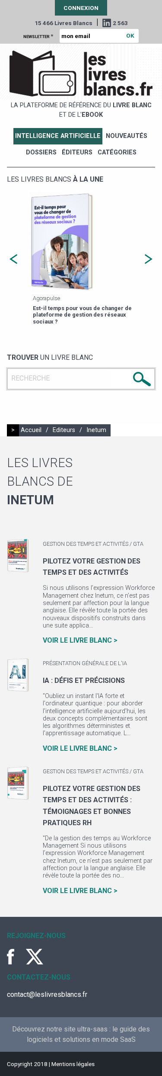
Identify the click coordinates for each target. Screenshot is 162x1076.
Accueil (31, 430)
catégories (117, 152)
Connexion (81, 7)
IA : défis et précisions (84, 680)
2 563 (120, 22)
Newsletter (38, 35)
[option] (81, 259)
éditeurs (77, 152)
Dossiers (41, 152)
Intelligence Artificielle (58, 136)
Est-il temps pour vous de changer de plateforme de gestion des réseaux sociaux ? (82, 315)
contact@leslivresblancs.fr (47, 994)
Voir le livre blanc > (80, 640)
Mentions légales (73, 1063)
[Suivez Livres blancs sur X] (34, 956)
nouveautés (126, 136)
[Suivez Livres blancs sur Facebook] (15, 956)
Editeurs (64, 430)
